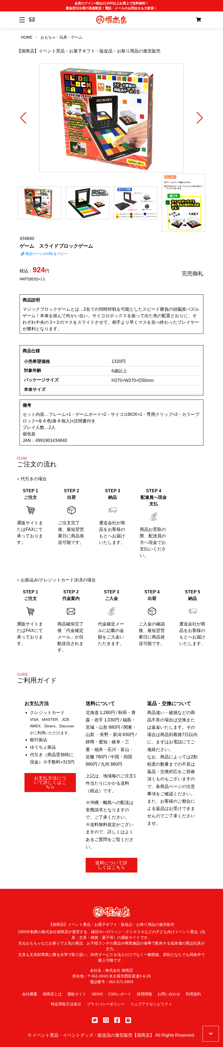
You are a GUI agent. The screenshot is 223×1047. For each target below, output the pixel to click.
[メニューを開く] (21, 19)
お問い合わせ (168, 994)
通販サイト (76, 994)
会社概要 (29, 994)
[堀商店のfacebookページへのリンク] (117, 1020)
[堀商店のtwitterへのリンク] (95, 1020)
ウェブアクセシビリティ (151, 1004)
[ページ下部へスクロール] (211, 1034)
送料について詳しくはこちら (111, 865)
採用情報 (144, 994)
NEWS (97, 994)
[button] (23, 118)
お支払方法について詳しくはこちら (50, 782)
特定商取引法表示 (66, 1004)
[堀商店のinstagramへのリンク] (106, 1020)
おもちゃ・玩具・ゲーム (61, 37)
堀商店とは (52, 994)
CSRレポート (119, 994)
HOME (26, 37)
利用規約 (193, 994)
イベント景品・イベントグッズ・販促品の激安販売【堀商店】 (93, 1035)
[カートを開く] (198, 19)
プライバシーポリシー (106, 1004)
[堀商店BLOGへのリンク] (128, 1020)
